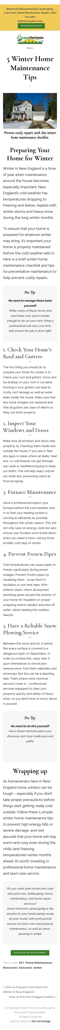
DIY (21, 962)
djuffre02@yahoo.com (30, 21)
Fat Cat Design (41, 1021)
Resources (10, 967)
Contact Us (30, 751)
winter (37, 967)
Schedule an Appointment (30, 953)
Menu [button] (30, 48)
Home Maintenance (38, 962)
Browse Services (31, 26)
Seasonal (25, 967)
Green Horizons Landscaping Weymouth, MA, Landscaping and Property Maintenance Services (30, 39)
